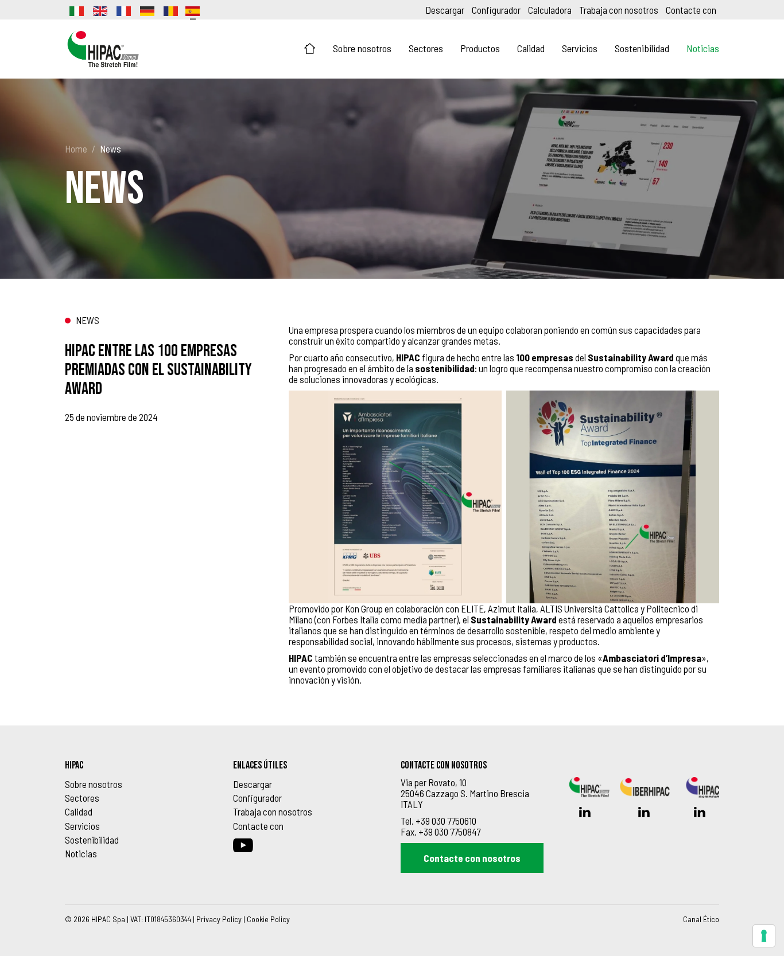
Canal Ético (701, 919)
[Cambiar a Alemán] (146, 10)
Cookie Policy (268, 919)
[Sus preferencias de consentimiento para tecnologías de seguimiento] (764, 936)
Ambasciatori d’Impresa (652, 658)
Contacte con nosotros (472, 858)
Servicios (579, 48)
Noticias (702, 48)
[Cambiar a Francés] (123, 10)
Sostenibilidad (642, 48)
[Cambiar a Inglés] (99, 10)
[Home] (310, 49)
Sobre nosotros (362, 48)
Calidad (531, 48)
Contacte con (691, 9)
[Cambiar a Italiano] (76, 10)
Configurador (496, 9)
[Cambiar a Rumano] (170, 10)
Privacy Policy (219, 919)
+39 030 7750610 (446, 820)
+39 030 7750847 (449, 831)
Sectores (426, 48)
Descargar (444, 9)
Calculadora (550, 9)
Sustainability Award (631, 357)
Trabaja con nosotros (618, 9)
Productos (480, 48)
